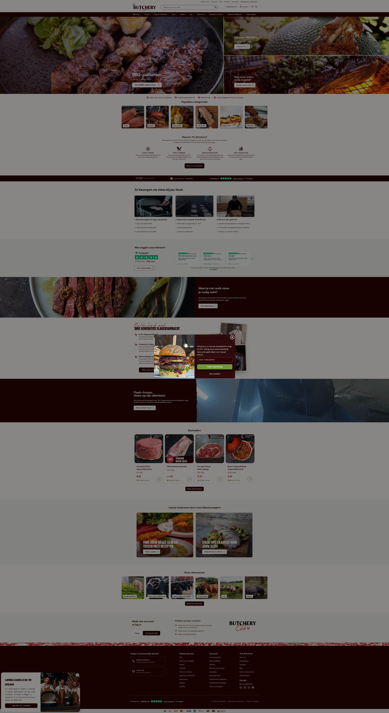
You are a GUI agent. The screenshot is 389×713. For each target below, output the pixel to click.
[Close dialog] (232, 337)
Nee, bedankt (214, 374)
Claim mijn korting (214, 367)
